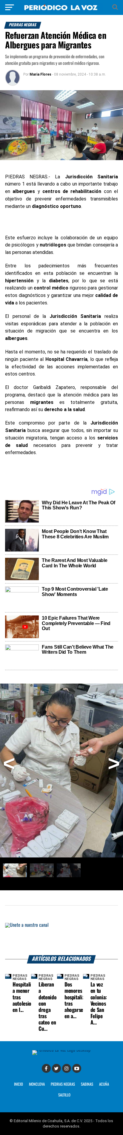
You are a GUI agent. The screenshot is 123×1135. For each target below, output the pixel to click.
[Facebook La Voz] (46, 1068)
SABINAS (87, 1084)
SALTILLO (64, 1095)
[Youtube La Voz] (76, 1068)
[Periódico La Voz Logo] (61, 10)
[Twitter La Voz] (56, 1068)
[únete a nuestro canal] (61, 939)
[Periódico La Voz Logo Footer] (61, 1050)
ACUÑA (104, 1084)
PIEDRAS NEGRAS (63, 1084)
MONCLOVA (37, 1084)
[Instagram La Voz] (66, 1068)
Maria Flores (40, 74)
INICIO (18, 1084)
